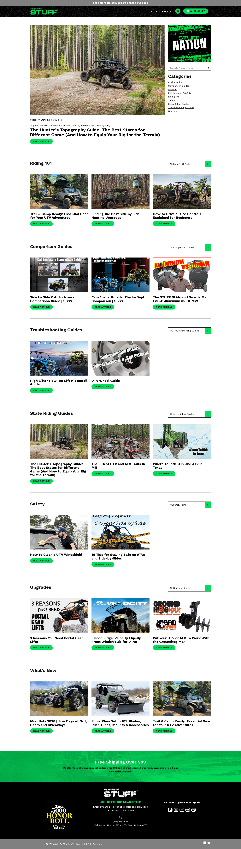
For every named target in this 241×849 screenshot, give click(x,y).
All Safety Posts (178, 504)
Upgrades (173, 111)
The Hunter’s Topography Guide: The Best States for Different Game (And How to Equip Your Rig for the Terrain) (95, 132)
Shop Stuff (197, 11)
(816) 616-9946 (120, 821)
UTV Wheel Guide (105, 381)
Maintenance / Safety (179, 93)
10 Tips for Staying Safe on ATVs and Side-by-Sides (118, 556)
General (172, 89)
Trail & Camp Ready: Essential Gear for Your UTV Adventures (59, 216)
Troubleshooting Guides (181, 107)
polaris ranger (87, 125)
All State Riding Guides (182, 414)
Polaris (75, 125)
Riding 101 (173, 96)
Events (166, 11)
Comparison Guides (178, 86)
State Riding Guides (178, 104)
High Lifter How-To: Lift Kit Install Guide (58, 382)
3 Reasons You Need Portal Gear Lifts (56, 640)
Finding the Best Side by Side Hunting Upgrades (115, 216)
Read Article (41, 141)
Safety (171, 100)
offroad (67, 125)
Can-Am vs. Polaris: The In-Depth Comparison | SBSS (118, 299)
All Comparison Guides (182, 247)
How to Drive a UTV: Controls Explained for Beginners (177, 216)
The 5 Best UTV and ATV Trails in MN (118, 466)
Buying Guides (176, 82)
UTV (112, 125)
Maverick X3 (55, 125)
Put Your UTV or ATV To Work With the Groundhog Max (181, 640)
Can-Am (42, 125)
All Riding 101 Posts (180, 164)
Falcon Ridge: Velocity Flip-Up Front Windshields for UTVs (116, 640)
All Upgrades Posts (180, 588)
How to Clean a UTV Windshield (56, 555)
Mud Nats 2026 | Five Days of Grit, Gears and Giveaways (58, 723)
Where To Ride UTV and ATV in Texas (177, 466)
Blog (154, 11)
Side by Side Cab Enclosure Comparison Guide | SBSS (52, 299)
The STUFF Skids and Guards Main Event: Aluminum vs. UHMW (181, 299)
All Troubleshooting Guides (184, 330)
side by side (103, 125)
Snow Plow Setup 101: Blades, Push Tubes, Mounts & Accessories (120, 723)
